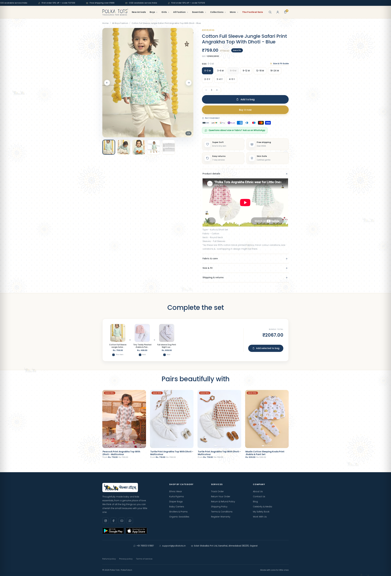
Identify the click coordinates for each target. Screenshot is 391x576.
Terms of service (144, 559)
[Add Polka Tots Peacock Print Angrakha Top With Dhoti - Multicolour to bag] (141, 444)
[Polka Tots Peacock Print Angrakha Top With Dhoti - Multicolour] (124, 419)
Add (144, 354)
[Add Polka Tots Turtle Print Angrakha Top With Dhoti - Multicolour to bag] (188, 444)
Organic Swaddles (179, 516)
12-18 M (260, 70)
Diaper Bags (176, 501)
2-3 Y (207, 79)
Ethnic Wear (175, 491)
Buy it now (245, 109)
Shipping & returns (213, 277)
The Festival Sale (252, 12)
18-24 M (274, 70)
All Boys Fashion (120, 23)
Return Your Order (220, 496)
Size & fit (208, 268)
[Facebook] (113, 520)
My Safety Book (261, 511)
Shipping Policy (219, 506)
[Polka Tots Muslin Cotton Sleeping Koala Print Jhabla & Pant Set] (267, 419)
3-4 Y (220, 79)
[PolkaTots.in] (115, 12)
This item (119, 354)
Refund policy (109, 559)
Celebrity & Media (262, 506)
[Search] (270, 12)
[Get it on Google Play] (113, 531)
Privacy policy (126, 559)
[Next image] (189, 83)
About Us (258, 491)
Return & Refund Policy (223, 501)
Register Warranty (220, 516)
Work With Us (260, 516)
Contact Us (259, 496)
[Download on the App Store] (136, 531)
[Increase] (216, 90)
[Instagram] (105, 520)
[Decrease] (206, 90)
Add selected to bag (267, 348)
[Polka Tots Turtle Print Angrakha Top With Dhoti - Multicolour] (172, 419)
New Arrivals (139, 12)
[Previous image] (107, 83)
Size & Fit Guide (281, 63)
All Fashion (179, 12)
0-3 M (207, 70)
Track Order (217, 491)
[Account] (277, 12)
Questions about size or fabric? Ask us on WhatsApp (237, 130)
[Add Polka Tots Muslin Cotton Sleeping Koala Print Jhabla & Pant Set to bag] (284, 444)
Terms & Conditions (221, 511)
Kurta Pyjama (176, 496)
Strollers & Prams (178, 511)
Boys (152, 12)
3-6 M (220, 70)
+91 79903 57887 (145, 545)
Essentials (198, 12)
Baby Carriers (176, 506)
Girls (164, 12)
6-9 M (233, 70)
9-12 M (246, 70)
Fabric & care (210, 258)
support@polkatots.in (174, 545)
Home (105, 23)
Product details (211, 173)
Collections (216, 12)
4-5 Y (232, 79)
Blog (255, 501)
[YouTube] (122, 520)
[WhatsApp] (130, 520)
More (233, 12)
